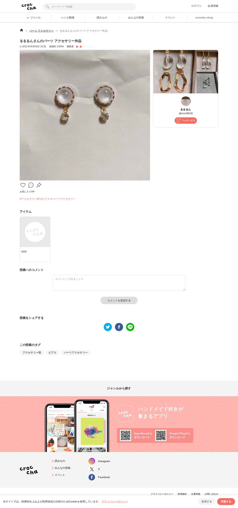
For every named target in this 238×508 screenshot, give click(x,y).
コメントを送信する (119, 300)
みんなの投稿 (136, 17)
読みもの (102, 17)
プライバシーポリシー (162, 494)
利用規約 (182, 494)
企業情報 (195, 494)
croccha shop (204, 17)
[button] (23, 185)
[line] (130, 327)
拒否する (207, 501)
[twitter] (108, 327)
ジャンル (35, 17)
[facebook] (119, 327)
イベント (170, 17)
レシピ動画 (68, 17)
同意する (226, 501)
